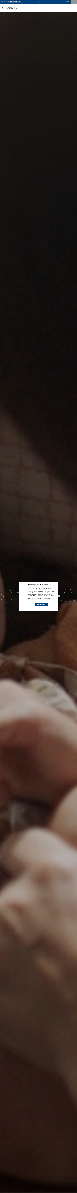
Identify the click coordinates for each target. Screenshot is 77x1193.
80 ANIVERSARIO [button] (42, 1)
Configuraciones (41, 608)
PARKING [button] (65, 8)
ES (72, 1)
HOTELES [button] (48, 8)
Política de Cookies (33, 600)
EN (74, 1)
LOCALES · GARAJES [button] (39, 8)
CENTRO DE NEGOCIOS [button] (57, 8)
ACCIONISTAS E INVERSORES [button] (60, 1)
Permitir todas (41, 604)
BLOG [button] (68, 1)
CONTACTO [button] (72, 8)
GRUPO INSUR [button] (50, 1)
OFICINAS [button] (31, 8)
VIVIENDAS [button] (24, 8)
